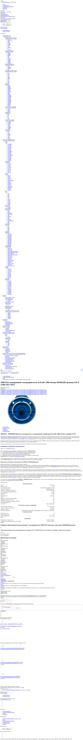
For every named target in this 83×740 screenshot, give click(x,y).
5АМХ (30, 438)
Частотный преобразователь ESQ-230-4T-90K (9, 677)
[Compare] (3, 645)
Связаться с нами (6, 722)
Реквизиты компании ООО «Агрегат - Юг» (12, 718)
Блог (4, 719)
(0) (4, 388)
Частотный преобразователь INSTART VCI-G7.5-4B (11, 663)
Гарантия (2, 586)
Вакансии (5, 8)
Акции (4, 724)
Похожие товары (6, 431)
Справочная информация (8, 6)
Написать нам (6, 5)
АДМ (33, 438)
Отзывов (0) (5, 430)
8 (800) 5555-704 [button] (3, 692)
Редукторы (5, 714)
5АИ (26, 438)
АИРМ (22, 438)
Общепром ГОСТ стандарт (8, 377)
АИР (4, 378)
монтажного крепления (20, 456)
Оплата (2, 584)
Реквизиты (5, 7)
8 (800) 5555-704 (3, 27)
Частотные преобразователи (9, 712)
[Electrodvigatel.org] (6, 2)
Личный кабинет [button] (4, 14)
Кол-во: (2, 576)
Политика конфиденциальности (13, 690)
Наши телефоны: (3, 28)
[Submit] (0, 691)
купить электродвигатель (13, 479)
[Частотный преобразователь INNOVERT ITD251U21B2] (12, 648)
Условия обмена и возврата (8, 720)
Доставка (2, 582)
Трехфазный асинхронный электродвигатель (9, 436)
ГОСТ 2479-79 (54, 466)
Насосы (4, 713)
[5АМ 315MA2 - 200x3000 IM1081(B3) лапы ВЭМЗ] (11, 623)
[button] (7, 16)
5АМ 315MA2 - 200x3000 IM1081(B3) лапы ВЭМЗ (10, 626)
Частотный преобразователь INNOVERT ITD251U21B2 (12, 649)
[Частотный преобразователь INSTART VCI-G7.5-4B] (11, 662)
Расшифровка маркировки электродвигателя (12, 446)
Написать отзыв (4, 592)
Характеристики (6, 428)
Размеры (4, 429)
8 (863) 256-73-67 (6, 31)
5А (27, 438)
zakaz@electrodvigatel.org (5, 699)
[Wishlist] (3, 646)
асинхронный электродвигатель (10, 450)
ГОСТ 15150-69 (56, 458)
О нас (4, 4)
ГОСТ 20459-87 (39, 459)
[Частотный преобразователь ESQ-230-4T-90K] (10, 676)
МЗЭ (8, 387)
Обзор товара (5, 426)
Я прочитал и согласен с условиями (16, 690)
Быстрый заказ (11, 581)
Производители (6, 723)
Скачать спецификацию (5, 575)
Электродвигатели (7, 376)
